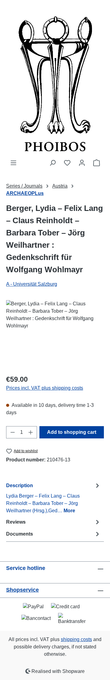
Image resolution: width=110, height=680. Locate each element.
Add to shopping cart (71, 432)
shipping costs (76, 639)
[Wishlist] (67, 163)
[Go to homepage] (55, 79)
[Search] (52, 163)
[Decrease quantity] (12, 432)
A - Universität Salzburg (31, 284)
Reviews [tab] (16, 522)
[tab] (53, 497)
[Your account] (82, 163)
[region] (55, 334)
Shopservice (22, 590)
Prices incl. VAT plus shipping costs (44, 388)
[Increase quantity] (30, 432)
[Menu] (13, 163)
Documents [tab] (19, 534)
